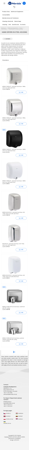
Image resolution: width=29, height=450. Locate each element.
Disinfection (15, 24)
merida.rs (20, 419)
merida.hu (20, 413)
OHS (9, 24)
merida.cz (8, 413)
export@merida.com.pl (9, 403)
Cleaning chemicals (7, 21)
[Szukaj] (24, 3)
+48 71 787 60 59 (7, 406)
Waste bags (17, 21)
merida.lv (8, 416)
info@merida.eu (7, 401)
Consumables (6, 15)
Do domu (22, 24)
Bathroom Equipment (17, 11)
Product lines (6, 11)
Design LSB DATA (14, 440)
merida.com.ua (7, 423)
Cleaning (4, 24)
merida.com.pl (9, 419)
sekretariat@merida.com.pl (10, 394)
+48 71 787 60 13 (7, 404)
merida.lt (20, 416)
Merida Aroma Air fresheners (10, 18)
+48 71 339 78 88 (7, 392)
